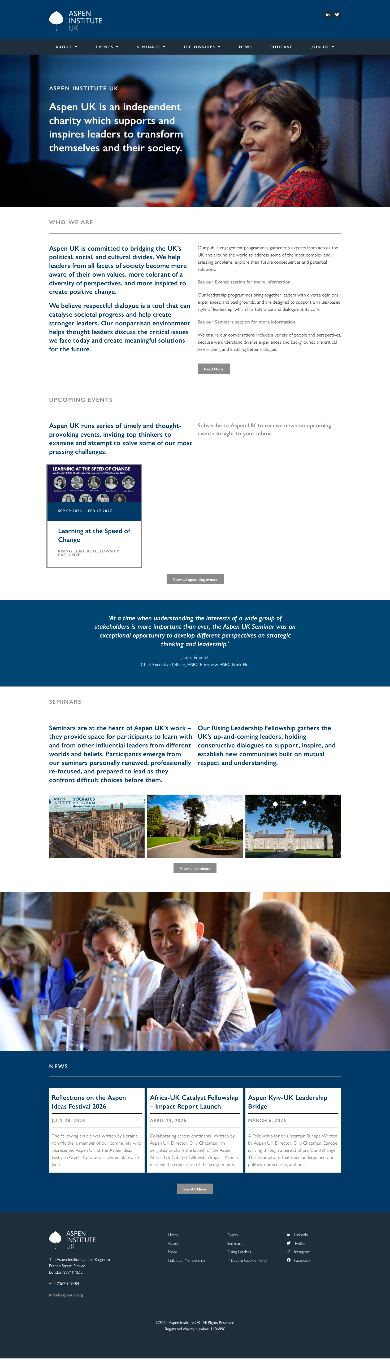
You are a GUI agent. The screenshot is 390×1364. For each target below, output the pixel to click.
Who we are (71, 222)
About (63, 46)
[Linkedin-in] (328, 15)
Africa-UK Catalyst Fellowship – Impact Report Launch (194, 1101)
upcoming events (81, 399)
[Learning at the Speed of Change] (94, 488)
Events (104, 46)
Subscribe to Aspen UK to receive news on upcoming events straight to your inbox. (264, 429)
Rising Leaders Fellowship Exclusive (88, 552)
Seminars (148, 46)
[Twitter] (337, 15)
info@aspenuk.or (65, 1295)
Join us (319, 46)
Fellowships (199, 46)
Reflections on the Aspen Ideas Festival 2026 (89, 1101)
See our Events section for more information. (245, 281)
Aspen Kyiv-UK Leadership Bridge (287, 1101)
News (245, 46)
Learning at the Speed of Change (94, 534)
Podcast (281, 46)
